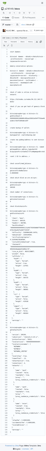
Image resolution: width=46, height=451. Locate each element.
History (30, 42)
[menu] (17, 449)
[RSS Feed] (3, 13)
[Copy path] (33, 24)
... (31, 30)
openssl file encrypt (24, 31)
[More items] (43, 17)
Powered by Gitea (12, 446)
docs (17, 9)
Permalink (14, 42)
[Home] (4, 3)
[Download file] (37, 42)
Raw (5, 42)
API (31, 449)
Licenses (25, 449)
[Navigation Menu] (42, 3)
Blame (22, 42)
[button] (17, 24)
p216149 (9, 9)
